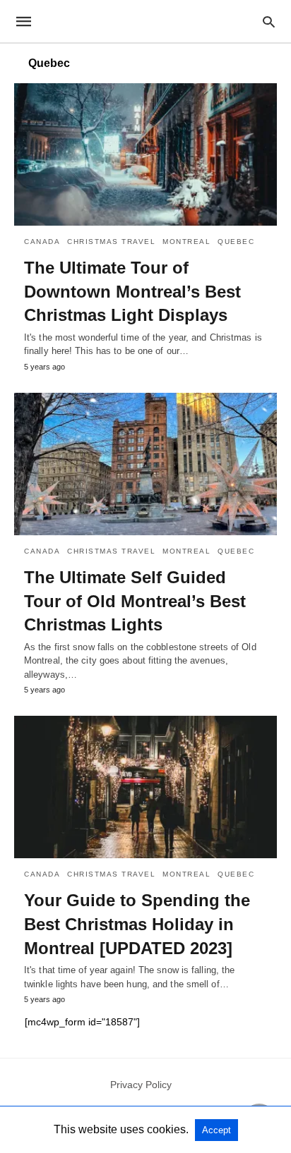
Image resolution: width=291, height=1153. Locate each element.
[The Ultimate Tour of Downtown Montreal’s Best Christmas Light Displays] (145, 154)
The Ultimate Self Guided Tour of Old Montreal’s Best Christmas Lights (135, 601)
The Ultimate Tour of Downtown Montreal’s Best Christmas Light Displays (132, 291)
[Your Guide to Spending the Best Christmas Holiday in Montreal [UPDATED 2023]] (145, 787)
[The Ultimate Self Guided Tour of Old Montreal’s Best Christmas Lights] (145, 464)
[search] (269, 21)
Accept (216, 1130)
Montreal (186, 241)
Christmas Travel (111, 241)
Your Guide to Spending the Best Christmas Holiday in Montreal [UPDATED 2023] (137, 924)
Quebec (236, 241)
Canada (42, 241)
